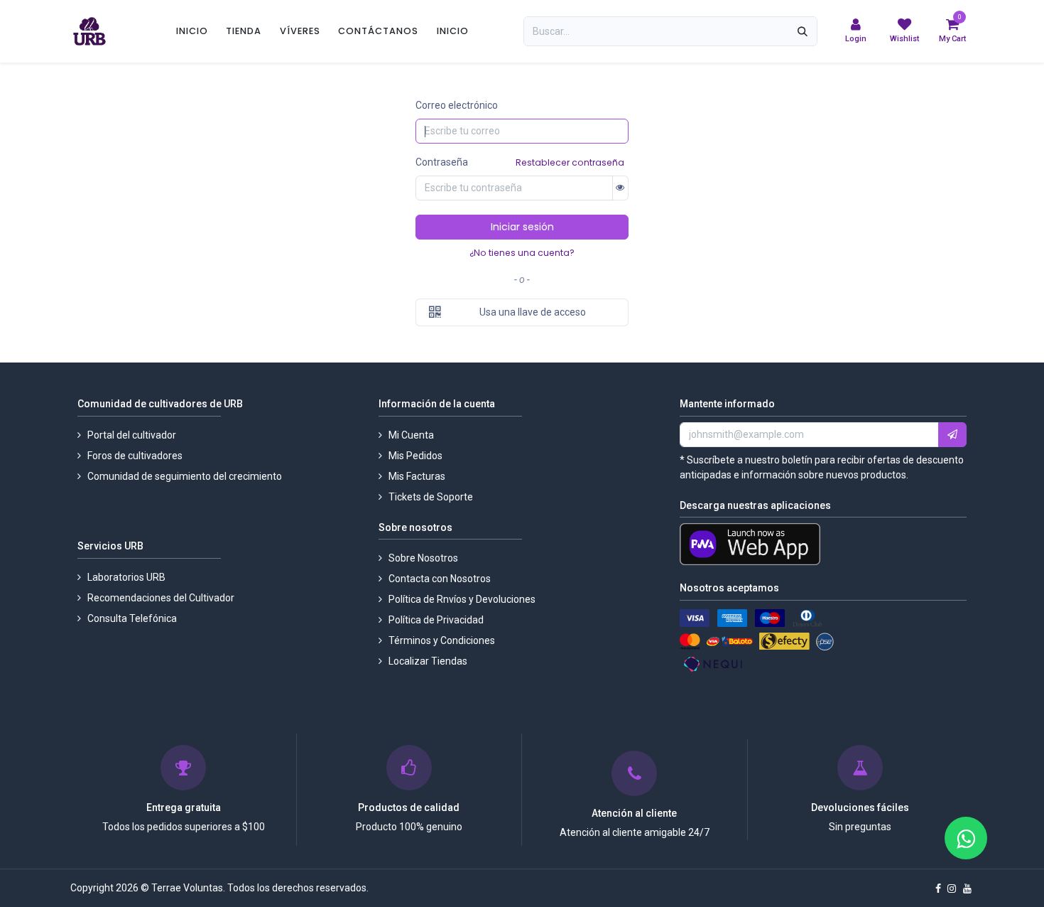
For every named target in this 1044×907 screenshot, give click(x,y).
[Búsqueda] (802, 31)
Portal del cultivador (131, 435)
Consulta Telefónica (132, 618)
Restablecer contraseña (570, 162)
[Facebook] (938, 888)
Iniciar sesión (522, 227)
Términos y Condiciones (441, 640)
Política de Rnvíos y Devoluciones (461, 599)
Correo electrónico (456, 105)
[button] (952, 434)
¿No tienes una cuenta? (522, 253)
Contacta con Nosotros (440, 578)
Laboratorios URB (126, 577)
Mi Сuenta (412, 435)
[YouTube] (967, 888)
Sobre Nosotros (423, 558)
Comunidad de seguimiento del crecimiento (184, 476)
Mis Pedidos (415, 455)
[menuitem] (192, 30)
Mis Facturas (416, 476)
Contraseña (441, 162)
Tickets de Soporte (430, 497)
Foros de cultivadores (136, 455)
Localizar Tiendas (427, 661)
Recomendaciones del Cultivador (160, 597)
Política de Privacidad (436, 620)
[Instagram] (951, 888)
